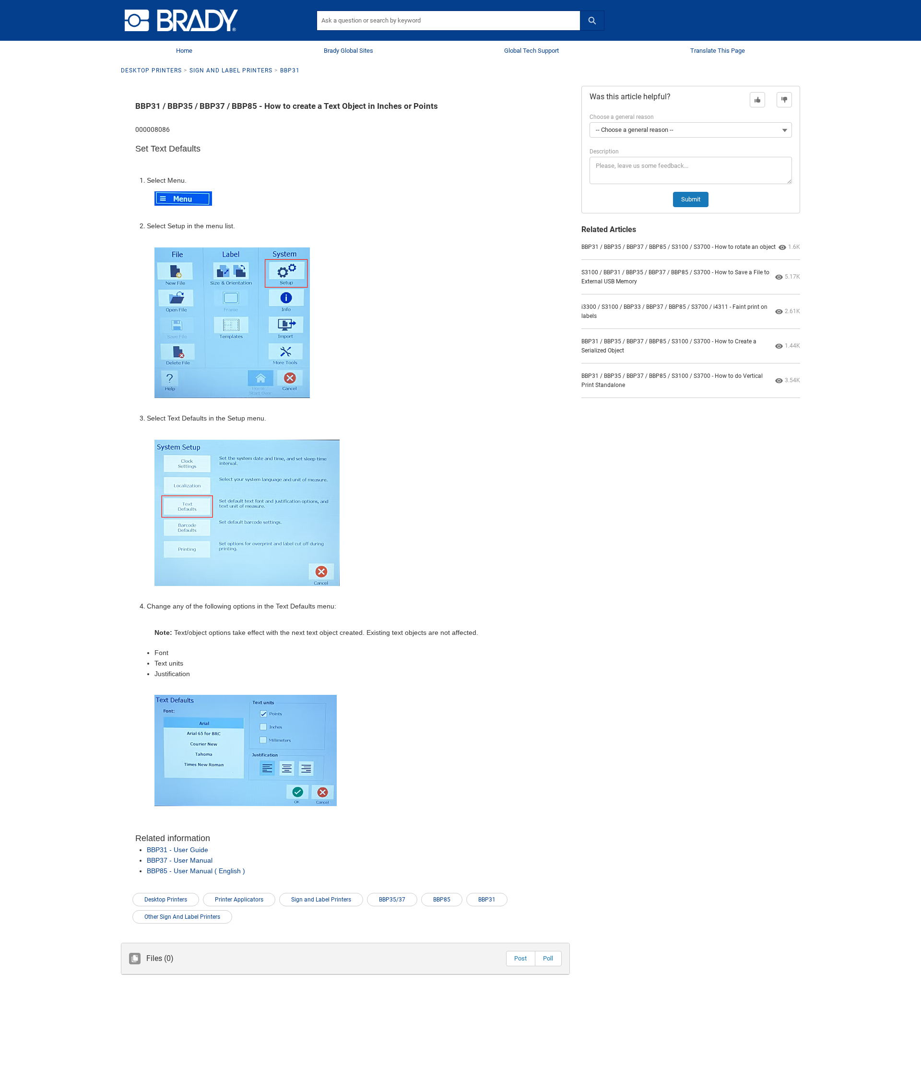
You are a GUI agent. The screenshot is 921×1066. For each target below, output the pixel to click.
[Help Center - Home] (181, 20)
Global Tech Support (531, 50)
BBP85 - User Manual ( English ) (196, 871)
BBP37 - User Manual (180, 860)
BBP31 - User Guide (177, 850)
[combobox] (448, 20)
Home (184, 50)
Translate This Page (717, 50)
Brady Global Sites (348, 50)
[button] (520, 958)
